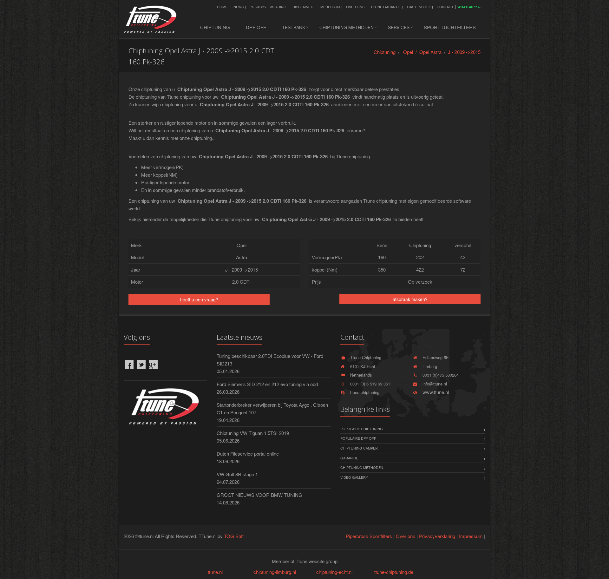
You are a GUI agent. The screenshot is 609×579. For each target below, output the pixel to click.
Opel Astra (430, 52)
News (238, 6)
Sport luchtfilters (450, 27)
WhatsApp (467, 6)
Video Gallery (354, 477)
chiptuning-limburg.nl (274, 572)
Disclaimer (302, 6)
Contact (445, 6)
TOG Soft (234, 536)
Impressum (329, 6)
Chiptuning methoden (346, 27)
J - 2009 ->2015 (464, 52)
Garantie (349, 457)
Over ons (355, 6)
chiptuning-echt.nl (334, 572)
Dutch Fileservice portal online (248, 453)
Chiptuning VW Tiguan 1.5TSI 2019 (253, 433)
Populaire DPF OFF (358, 438)
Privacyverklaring (268, 6)
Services (398, 27)
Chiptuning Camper (359, 448)
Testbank (293, 27)
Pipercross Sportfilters (369, 536)
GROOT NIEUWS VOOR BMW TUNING (259, 494)
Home (222, 6)
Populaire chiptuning (361, 428)
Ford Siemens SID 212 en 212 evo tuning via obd (267, 384)
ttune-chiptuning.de (393, 572)
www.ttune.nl (434, 392)
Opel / (411, 52)
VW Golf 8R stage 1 (237, 474)
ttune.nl (215, 572)
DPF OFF (256, 27)
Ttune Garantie (385, 6)
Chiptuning (215, 27)
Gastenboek (419, 6)
